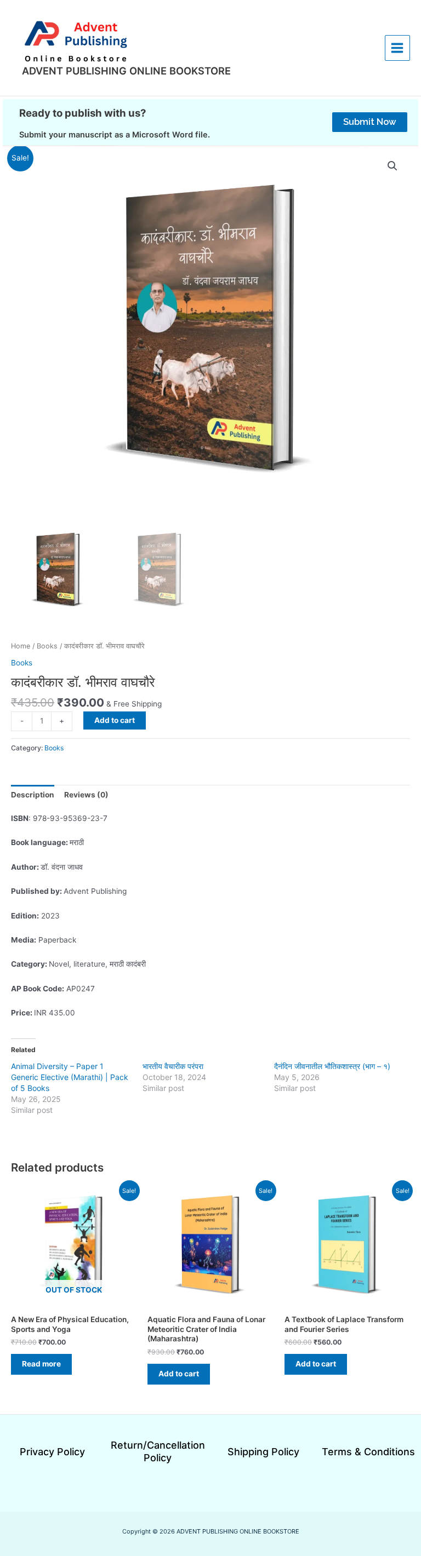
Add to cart (114, 720)
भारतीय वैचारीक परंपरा (173, 1066)
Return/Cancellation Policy (158, 1451)
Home (20, 646)
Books (47, 646)
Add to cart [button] (178, 1373)
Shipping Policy (263, 1451)
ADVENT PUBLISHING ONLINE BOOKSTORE (126, 71)
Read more (41, 1363)
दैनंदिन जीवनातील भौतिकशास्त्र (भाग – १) (332, 1066)
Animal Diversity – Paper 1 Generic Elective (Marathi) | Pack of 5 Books (69, 1077)
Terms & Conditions (368, 1451)
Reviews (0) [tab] (86, 794)
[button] (369, 122)
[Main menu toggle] (397, 47)
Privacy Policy (52, 1451)
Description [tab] (32, 794)
